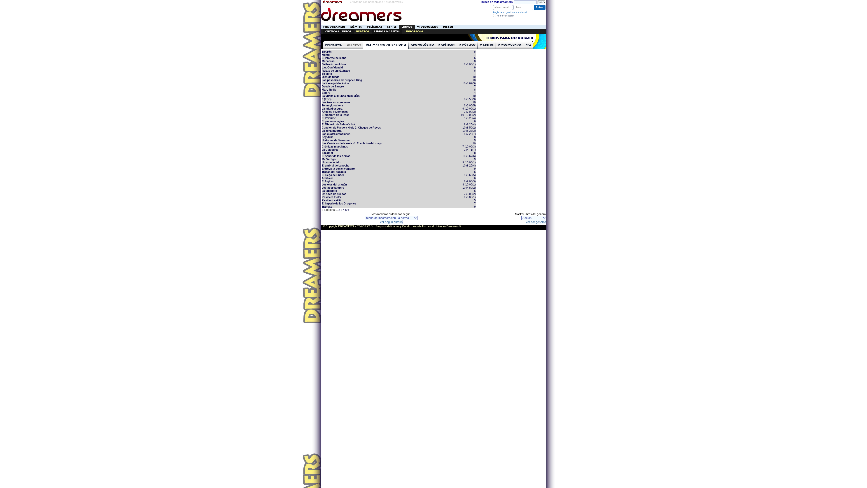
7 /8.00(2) (470, 194)
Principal (333, 45)
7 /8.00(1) (470, 64)
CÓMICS (356, 27)
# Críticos (446, 45)
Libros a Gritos (387, 31)
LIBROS (406, 27)
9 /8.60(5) (470, 175)
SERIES (392, 27)
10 (474, 77)
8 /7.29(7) (470, 134)
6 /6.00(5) (470, 105)
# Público (467, 45)
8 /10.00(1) (469, 184)
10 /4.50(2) (469, 187)
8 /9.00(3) (470, 181)
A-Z (528, 45)
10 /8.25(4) (469, 165)
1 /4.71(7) (470, 149)
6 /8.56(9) (470, 99)
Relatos (362, 31)
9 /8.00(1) (470, 197)
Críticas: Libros (338, 31)
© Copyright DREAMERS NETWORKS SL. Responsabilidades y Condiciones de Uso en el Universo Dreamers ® (392, 226)
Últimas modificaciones (386, 45)
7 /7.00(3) (470, 111)
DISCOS (448, 27)
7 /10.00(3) (469, 146)
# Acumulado (509, 45)
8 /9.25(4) (470, 124)
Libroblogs (413, 31)
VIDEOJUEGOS (427, 27)
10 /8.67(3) (469, 83)
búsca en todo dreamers (497, 2)
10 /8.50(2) (469, 127)
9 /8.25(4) (470, 118)
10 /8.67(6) (469, 156)
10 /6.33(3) (469, 130)
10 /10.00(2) (468, 115)
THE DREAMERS (334, 27)
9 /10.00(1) (469, 108)
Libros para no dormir (509, 38)
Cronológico (422, 45)
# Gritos (487, 45)
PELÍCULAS (374, 27)
